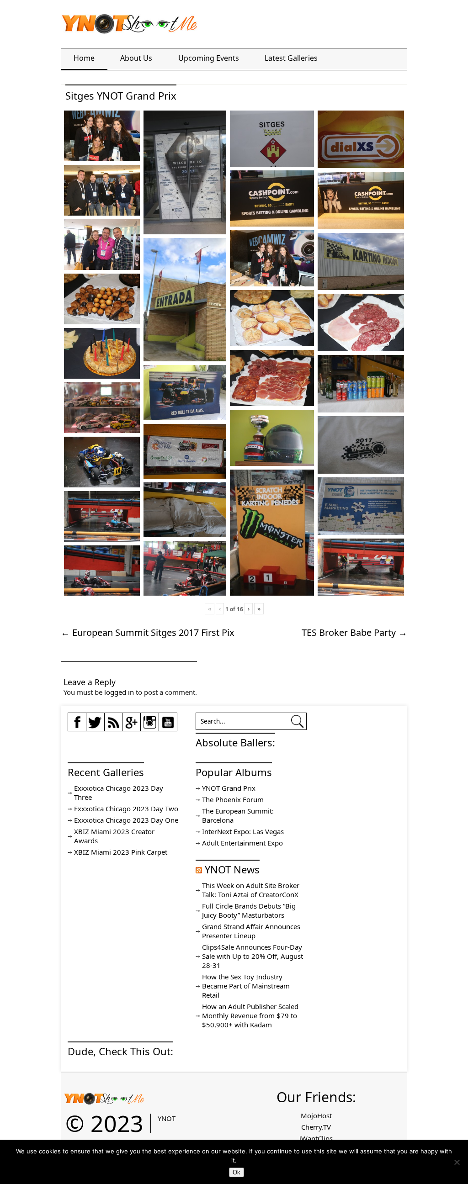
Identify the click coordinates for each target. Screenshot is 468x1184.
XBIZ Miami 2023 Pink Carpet (120, 851)
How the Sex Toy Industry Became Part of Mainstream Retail (246, 985)
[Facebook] (77, 726)
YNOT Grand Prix (228, 788)
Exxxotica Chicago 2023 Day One (126, 820)
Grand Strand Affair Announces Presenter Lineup (251, 931)
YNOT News (232, 869)
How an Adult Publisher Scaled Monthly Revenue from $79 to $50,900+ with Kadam (250, 1015)
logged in (119, 692)
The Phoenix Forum (233, 799)
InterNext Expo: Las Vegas (243, 831)
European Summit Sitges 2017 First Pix (147, 632)
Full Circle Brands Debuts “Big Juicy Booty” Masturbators (249, 910)
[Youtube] (168, 726)
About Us (136, 58)
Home (84, 58)
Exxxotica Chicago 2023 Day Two (126, 808)
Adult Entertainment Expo (242, 842)
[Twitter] (95, 726)
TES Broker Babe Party (354, 632)
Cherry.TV (316, 1126)
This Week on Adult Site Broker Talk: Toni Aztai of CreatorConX (250, 890)
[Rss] (113, 726)
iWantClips (316, 1138)
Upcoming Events (208, 58)
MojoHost (316, 1115)
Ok (236, 1172)
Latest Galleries (291, 58)
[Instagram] (150, 726)
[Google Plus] (131, 726)
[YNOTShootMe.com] (129, 27)
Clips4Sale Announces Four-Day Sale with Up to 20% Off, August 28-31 (252, 956)
